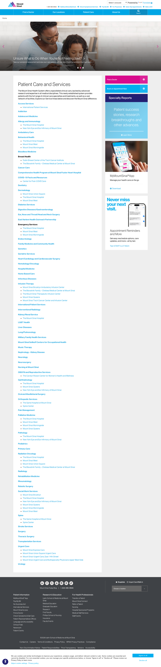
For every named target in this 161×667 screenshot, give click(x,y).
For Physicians (117, 7)
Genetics (22, 249)
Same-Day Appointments (134, 7)
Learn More (127, 135)
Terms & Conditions (45, 642)
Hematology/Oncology (28, 264)
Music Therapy (25, 347)
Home (4, 18)
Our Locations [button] (59, 12)
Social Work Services (28, 491)
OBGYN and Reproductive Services (34, 372)
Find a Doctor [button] (28, 12)
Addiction (22, 111)
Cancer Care (24, 167)
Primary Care (24, 449)
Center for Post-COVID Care (34, 181)
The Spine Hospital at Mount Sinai (37, 403)
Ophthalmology (25, 380)
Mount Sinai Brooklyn (32, 495)
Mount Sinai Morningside (33, 147)
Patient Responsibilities (51, 648)
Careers (33, 642)
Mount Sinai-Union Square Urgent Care (39, 553)
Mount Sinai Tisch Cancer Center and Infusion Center (45, 300)
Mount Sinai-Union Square (34, 194)
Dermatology (24, 190)
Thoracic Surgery (26, 536)
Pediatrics (22, 444)
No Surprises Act (19, 604)
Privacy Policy (59, 642)
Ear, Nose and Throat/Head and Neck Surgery (39, 214)
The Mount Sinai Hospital (33, 125)
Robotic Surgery (25, 486)
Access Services (26, 103)
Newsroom (17, 628)
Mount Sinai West (30, 144)
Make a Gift (148, 7)
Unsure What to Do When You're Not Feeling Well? (48, 58)
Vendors (80, 648)
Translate (146, 3)
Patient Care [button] (88, 12)
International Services (21, 607)
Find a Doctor (112, 80)
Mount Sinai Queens (31, 297)
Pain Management (26, 410)
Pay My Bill (105, 7)
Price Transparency (68, 648)
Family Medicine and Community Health (36, 244)
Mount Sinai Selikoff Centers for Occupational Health (42, 342)
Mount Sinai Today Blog (48, 588)
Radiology (22, 471)
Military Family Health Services (32, 337)
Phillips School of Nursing (52, 615)
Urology (21, 564)
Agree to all (143, 655)
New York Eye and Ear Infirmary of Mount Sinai (42, 128)
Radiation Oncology (27, 454)
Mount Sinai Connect (80, 601)
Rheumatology (24, 481)
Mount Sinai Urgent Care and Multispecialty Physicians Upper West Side (53, 560)
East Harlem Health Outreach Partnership (37, 219)
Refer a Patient (77, 604)
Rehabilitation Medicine (29, 476)
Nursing (75, 607)
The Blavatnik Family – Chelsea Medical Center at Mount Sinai (49, 163)
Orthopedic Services (27, 399)
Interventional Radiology (29, 309)
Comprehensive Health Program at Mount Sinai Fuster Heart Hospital (49, 172)
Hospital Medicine (26, 269)
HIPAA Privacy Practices (75, 642)
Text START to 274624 (119, 246)
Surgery (22, 531)
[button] (138, 12)
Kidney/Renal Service (28, 314)
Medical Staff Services (80, 613)
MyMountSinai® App (20, 598)
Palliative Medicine (26, 415)
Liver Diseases (25, 327)
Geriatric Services (26, 254)
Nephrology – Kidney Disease (31, 352)
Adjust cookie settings (19, 663)
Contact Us (24, 642)
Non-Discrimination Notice (30, 648)
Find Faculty (47, 612)
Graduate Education (50, 606)
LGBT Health (24, 322)
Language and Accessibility (23, 622)
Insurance (46, 618)
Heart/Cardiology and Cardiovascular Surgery (39, 259)
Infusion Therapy (26, 284)
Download (116, 188)
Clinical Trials (18, 625)
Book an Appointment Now (117, 89)
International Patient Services (35, 107)
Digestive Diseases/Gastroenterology (35, 209)
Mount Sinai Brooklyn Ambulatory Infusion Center (43, 287)
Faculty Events (48, 621)
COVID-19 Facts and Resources (32, 177)
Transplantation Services (29, 541)
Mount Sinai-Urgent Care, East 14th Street (40, 556)
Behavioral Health (26, 137)
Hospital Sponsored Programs (83, 610)
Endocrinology (25, 239)
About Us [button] (116, 12)
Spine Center (28, 406)
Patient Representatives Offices (24, 619)
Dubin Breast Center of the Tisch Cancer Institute (43, 160)
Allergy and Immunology (29, 121)
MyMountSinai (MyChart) (68, 7)
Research (46, 609)
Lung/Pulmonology (27, 332)
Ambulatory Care (26, 132)
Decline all (143, 660)
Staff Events (76, 616)
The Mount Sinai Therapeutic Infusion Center (41, 294)
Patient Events (18, 631)
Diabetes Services (26, 204)
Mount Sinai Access (20, 610)
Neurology (23, 357)
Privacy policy (33, 663)
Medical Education (49, 603)
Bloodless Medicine (27, 151)
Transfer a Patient (78, 598)
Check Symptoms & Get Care (89, 7)
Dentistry (22, 185)
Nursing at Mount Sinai (28, 367)
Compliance (90, 642)
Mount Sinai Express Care (34, 550)
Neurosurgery (24, 362)
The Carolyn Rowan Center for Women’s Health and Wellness (48, 376)
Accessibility (90, 648)
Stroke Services (25, 526)
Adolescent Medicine (28, 116)
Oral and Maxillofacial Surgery (31, 394)
